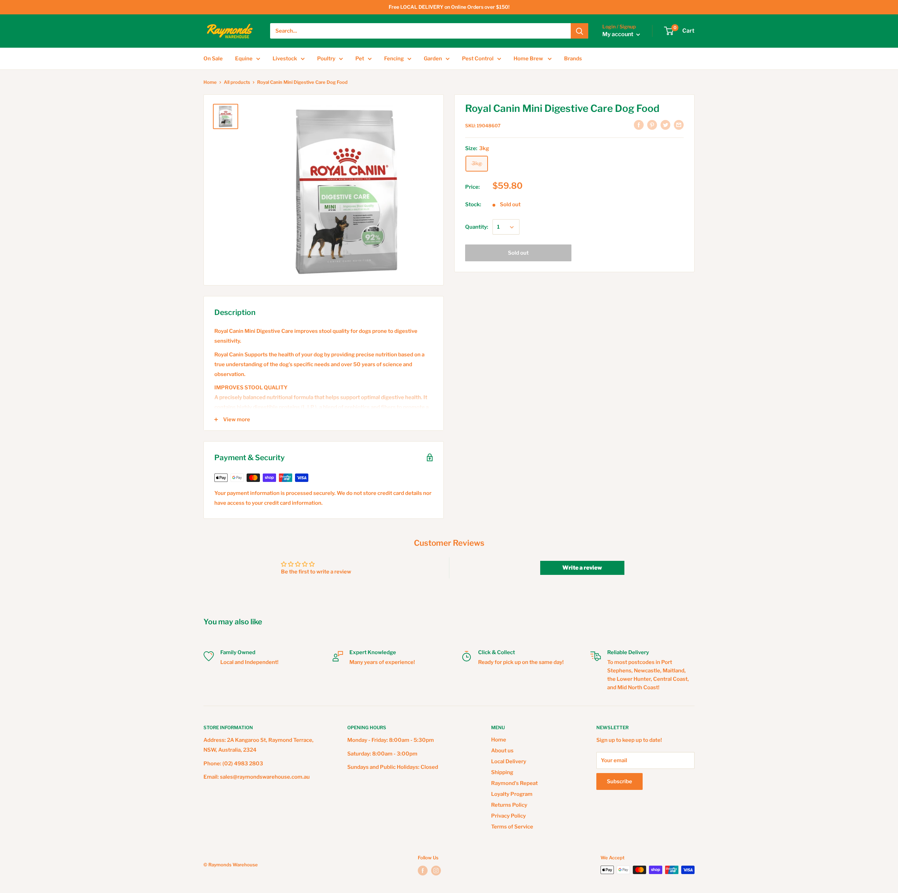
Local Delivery (508, 761)
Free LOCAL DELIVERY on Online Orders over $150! (449, 7)
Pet (359, 58)
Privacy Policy (508, 816)
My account (618, 34)
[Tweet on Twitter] (665, 125)
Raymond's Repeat (514, 783)
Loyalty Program (511, 794)
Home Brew (529, 58)
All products (237, 82)
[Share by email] (679, 125)
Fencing (394, 58)
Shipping (502, 772)
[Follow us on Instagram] (436, 870)
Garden (433, 58)
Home (210, 82)
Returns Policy (509, 805)
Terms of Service (512, 827)
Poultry (326, 58)
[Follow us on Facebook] (423, 870)
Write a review (582, 567)
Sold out (518, 253)
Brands (573, 58)
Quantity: (476, 227)
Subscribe (619, 781)
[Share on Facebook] (639, 125)
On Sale (213, 58)
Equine (244, 58)
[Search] (579, 31)
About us (502, 750)
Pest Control (478, 58)
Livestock (285, 58)
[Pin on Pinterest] (652, 125)
